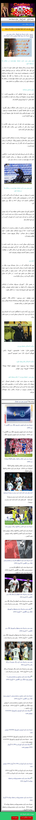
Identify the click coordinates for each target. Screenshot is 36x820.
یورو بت (15, 817)
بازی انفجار (23, 19)
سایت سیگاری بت (26, 817)
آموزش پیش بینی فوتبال (21, 401)
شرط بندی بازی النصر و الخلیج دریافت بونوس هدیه (18, 526)
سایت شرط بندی (13, 19)
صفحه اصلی (30, 19)
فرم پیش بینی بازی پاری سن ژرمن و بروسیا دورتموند (17, 492)
